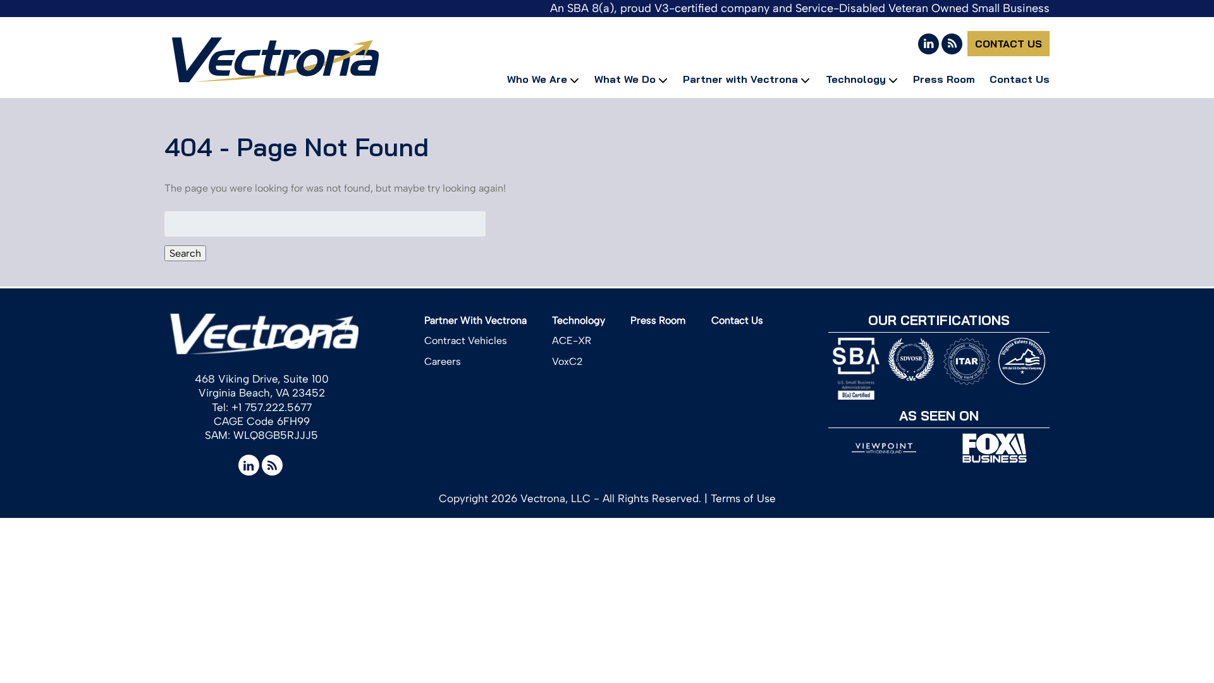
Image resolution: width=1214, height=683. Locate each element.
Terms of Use (743, 498)
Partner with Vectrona (740, 79)
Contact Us (1008, 43)
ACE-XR (571, 341)
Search (185, 253)
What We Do (625, 79)
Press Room (944, 79)
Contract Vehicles (465, 341)
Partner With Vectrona (475, 320)
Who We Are (537, 79)
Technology (856, 79)
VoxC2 (567, 361)
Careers (442, 361)
